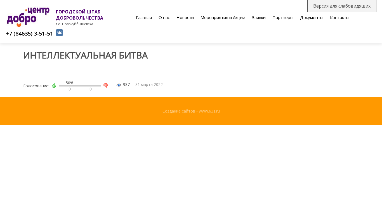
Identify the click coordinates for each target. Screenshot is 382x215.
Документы (311, 17)
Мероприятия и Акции (223, 17)
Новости (185, 17)
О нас (164, 17)
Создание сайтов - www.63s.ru (191, 111)
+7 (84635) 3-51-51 (29, 33)
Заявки (259, 17)
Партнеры (282, 17)
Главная (144, 17)
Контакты (339, 17)
